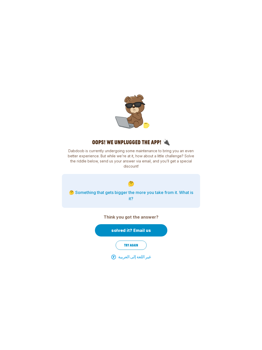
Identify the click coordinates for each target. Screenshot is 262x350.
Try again (131, 245)
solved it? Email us (131, 230)
